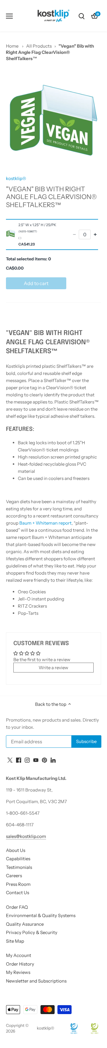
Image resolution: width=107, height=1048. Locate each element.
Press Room (18, 884)
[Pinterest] (44, 759)
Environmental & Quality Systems (40, 915)
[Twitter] (9, 759)
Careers (14, 875)
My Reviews (18, 972)
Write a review (53, 667)
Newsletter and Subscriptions (36, 981)
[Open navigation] (9, 16)
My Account (18, 955)
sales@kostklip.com (26, 836)
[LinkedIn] (53, 759)
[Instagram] (27, 759)
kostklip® (16, 178)
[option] (53, 120)
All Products (39, 46)
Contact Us (17, 892)
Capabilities (18, 858)
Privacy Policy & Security (31, 932)
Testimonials (19, 867)
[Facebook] (18, 759)
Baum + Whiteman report (45, 523)
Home (12, 46)
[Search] (81, 16)
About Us (15, 850)
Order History (20, 964)
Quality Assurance (25, 924)
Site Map (15, 941)
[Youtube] (35, 759)
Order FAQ (17, 907)
